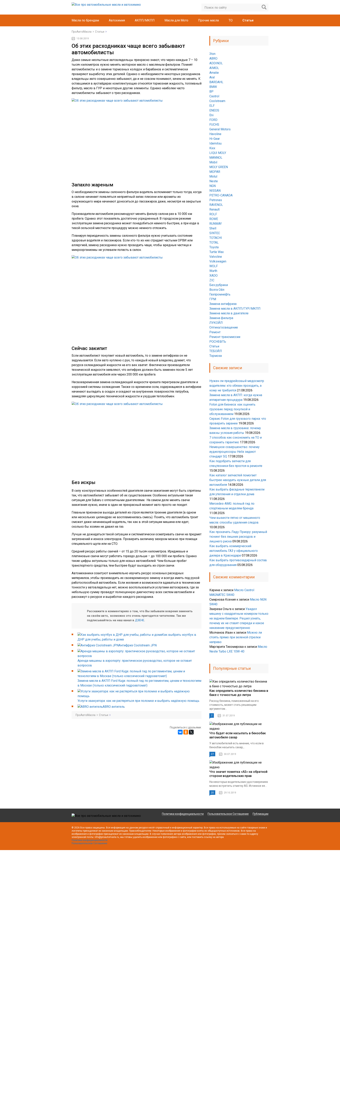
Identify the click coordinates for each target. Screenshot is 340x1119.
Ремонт (215, 332)
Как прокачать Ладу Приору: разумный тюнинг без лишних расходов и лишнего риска (238, 536)
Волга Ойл (216, 290)
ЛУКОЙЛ (216, 323)
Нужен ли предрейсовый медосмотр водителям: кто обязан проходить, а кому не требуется (236, 385)
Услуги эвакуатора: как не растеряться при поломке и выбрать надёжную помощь (138, 701)
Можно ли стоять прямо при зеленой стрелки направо (235, 637)
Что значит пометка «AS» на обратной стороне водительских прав (238, 774)
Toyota (214, 247)
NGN (212, 186)
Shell (212, 228)
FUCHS (214, 124)
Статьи (247, 20)
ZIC (211, 280)
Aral (212, 77)
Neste (213, 181)
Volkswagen (217, 261)
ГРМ (212, 299)
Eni (211, 115)
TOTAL (214, 242)
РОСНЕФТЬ (217, 341)
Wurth (213, 271)
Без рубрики (218, 285)
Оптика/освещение (223, 327)
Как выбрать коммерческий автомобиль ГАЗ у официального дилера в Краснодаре (233, 550)
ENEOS (214, 110)
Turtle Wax (216, 252)
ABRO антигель (114, 707)
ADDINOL (216, 63)
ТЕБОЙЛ (215, 351)
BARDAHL (216, 82)
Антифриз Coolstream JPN (138, 645)
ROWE (213, 219)
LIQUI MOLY (217, 153)
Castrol (214, 96)
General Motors (220, 129)
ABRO (213, 58)
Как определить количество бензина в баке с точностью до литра (238, 693)
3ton (212, 54)
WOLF (213, 266)
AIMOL (214, 68)
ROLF (213, 214)
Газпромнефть (219, 294)
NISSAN (215, 190)
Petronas (215, 200)
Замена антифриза (223, 304)
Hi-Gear (214, 139)
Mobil (213, 162)
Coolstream (217, 101)
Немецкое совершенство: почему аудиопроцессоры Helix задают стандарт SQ (234, 451)
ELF (212, 106)
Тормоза (215, 356)
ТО (231, 20)
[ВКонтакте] (180, 732)
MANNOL (215, 157)
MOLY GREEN (218, 167)
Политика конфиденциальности (183, 813)
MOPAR (214, 172)
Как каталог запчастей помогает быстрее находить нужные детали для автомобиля (237, 480)
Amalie (214, 73)
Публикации (260, 813)
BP (211, 91)
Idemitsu (215, 143)
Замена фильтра (221, 318)
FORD (213, 120)
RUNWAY (215, 223)
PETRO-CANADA (221, 195)
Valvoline (215, 257)
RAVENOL (216, 205)
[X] (191, 732)
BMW (213, 87)
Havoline (215, 134)
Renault (214, 209)
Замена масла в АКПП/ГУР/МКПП (235, 308)
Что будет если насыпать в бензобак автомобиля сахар (237, 735)
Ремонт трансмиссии (224, 337)
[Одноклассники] (185, 732)
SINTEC (214, 233)
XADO (213, 275)
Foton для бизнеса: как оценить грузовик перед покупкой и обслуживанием (232, 409)
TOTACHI (215, 238)
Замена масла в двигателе (229, 313)
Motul (213, 176)
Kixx (212, 148)
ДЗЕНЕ (139, 620)
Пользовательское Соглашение (228, 813)
